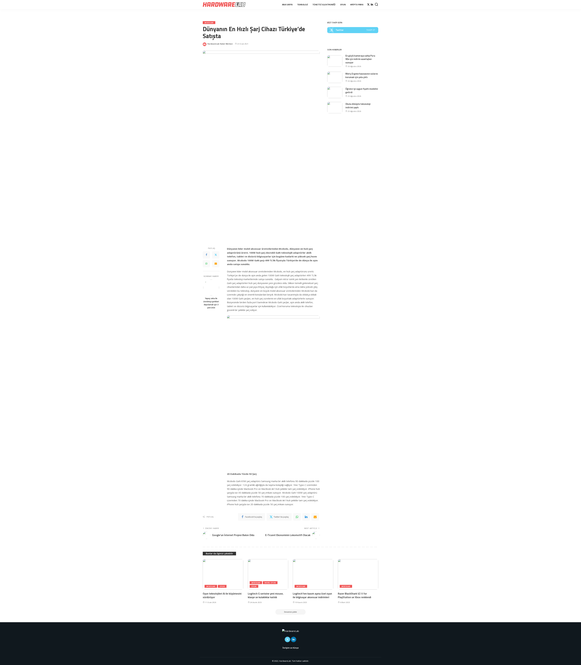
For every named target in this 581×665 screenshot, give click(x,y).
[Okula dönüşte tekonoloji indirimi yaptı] (334, 107)
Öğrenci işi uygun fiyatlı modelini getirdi (361, 90)
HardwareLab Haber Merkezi (220, 44)
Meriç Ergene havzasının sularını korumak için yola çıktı (361, 75)
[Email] (215, 263)
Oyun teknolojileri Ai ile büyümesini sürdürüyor (222, 595)
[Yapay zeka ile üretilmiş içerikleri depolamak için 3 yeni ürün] (211, 287)
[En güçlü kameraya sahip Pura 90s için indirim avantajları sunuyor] (334, 61)
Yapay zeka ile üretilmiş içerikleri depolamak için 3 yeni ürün (211, 303)
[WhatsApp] (206, 263)
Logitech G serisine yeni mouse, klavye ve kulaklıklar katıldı (265, 595)
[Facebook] (206, 255)
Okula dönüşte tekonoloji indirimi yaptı (358, 105)
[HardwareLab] (224, 4)
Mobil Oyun (270, 583)
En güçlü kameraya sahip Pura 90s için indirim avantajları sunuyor (360, 59)
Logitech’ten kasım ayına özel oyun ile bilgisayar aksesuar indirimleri (312, 595)
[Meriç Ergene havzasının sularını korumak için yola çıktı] (334, 77)
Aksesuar (209, 22)
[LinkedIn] (372, 4)
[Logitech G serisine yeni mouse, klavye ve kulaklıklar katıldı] (268, 574)
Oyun (222, 586)
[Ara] (376, 4)
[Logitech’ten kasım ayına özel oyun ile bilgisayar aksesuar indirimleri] (313, 574)
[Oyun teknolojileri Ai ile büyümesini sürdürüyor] (223, 574)
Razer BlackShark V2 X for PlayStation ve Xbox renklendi (354, 595)
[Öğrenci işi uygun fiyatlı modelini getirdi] (334, 92)
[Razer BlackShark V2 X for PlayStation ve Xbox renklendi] (358, 574)
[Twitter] (368, 4)
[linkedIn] (306, 517)
